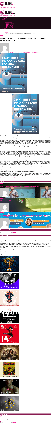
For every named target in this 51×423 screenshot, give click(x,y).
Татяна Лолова (27, 52)
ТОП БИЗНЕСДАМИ (9, 23)
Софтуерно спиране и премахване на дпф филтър (10, 415)
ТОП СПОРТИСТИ (9, 26)
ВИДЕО (4, 28)
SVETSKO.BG (14, 52)
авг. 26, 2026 (14, 197)
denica (10, 197)
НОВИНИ (4, 18)
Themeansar (20, 419)
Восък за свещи (3, 416)
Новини (1, 35)
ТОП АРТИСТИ (8, 20)
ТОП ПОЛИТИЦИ (9, 25)
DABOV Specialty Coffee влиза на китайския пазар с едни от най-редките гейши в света (19, 186)
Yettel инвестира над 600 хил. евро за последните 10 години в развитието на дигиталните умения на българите (24, 200)
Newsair (14, 419)
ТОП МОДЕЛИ (8, 22)
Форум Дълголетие (35, 52)
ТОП (3, 19)
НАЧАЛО (4, 17)
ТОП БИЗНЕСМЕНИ (9, 24)
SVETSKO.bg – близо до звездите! (7, 7)
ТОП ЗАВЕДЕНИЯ (9, 27)
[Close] (0, 421)
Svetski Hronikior (13, 211)
